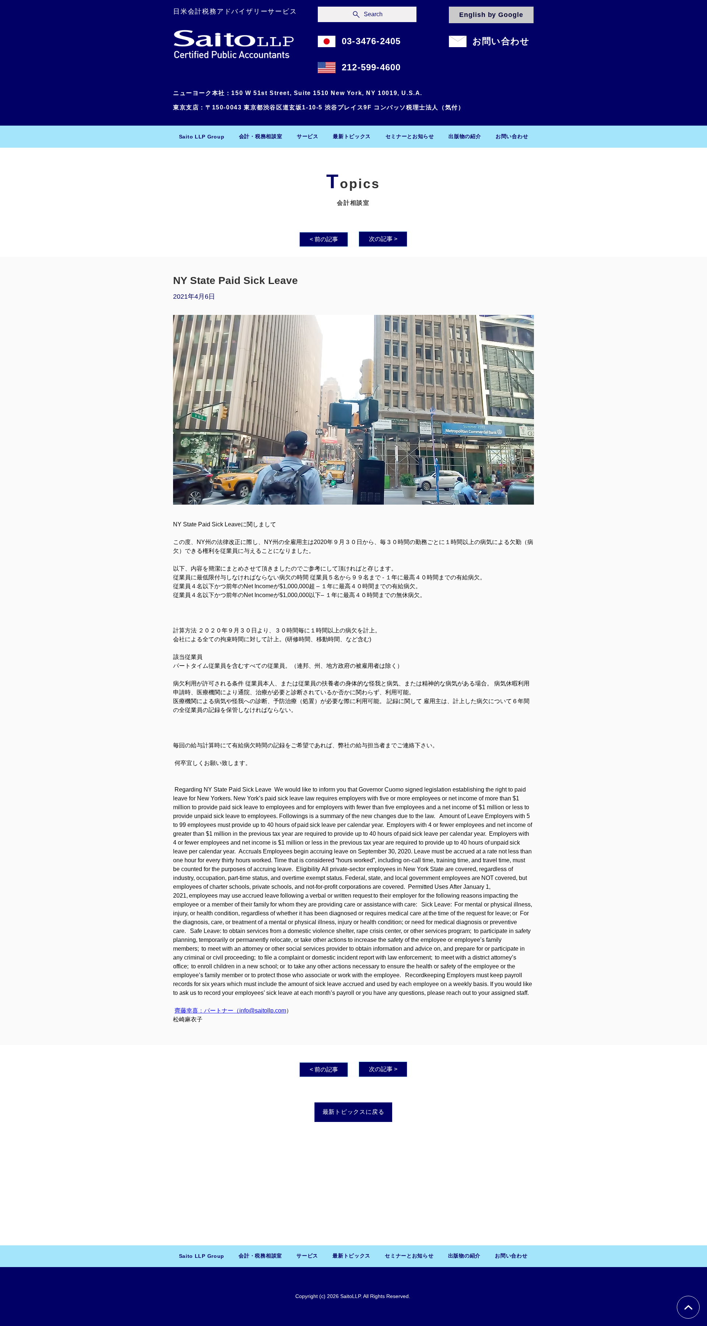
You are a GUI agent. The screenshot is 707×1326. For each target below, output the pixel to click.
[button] (260, 137)
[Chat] (688, 1307)
